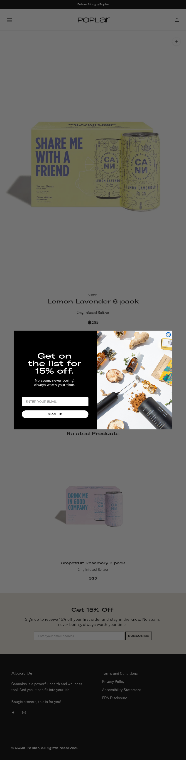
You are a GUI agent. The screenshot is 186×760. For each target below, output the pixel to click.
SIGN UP (55, 414)
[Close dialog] (168, 334)
